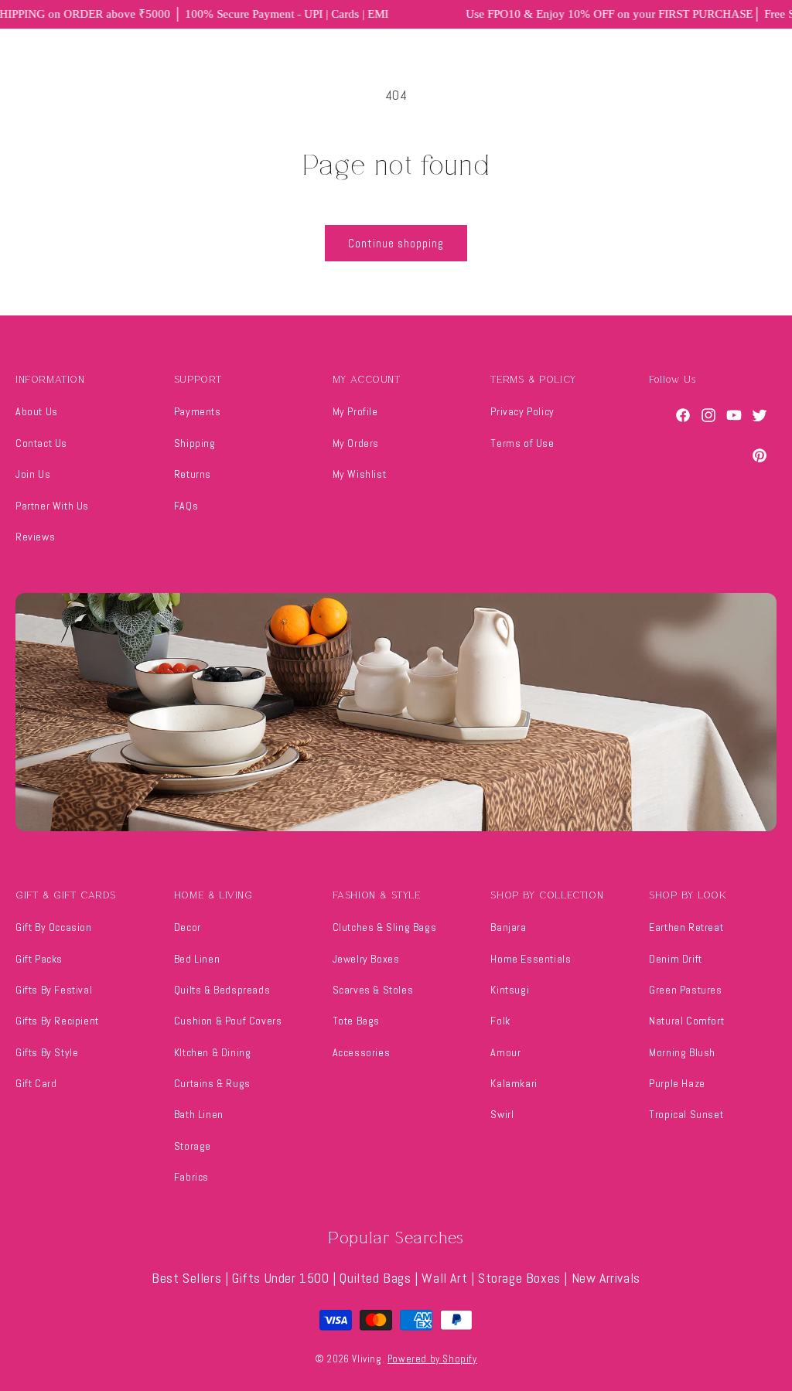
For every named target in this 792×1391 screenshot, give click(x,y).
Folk (500, 1021)
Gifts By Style (46, 1052)
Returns (192, 474)
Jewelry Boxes (366, 959)
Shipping (195, 443)
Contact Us (41, 443)
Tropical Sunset (686, 1114)
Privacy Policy (522, 411)
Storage (192, 1146)
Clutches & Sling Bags (385, 927)
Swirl (502, 1114)
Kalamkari (513, 1083)
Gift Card (35, 1083)
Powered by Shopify (432, 1358)
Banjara (508, 927)
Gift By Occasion (53, 927)
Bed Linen (197, 959)
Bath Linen (199, 1114)
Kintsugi (509, 990)
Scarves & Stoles (373, 990)
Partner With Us (52, 506)
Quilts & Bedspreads (222, 990)
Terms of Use (522, 443)
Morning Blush (682, 1052)
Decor (187, 927)
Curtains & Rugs (212, 1083)
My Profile (355, 411)
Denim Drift (675, 959)
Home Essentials (530, 959)
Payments (197, 411)
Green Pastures (685, 990)
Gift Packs (39, 959)
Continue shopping (396, 243)
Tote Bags (356, 1021)
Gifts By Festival (53, 990)
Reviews (35, 537)
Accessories (362, 1052)
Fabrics (191, 1177)
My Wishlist (360, 474)
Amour (505, 1052)
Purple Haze (677, 1083)
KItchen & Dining (212, 1052)
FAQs (186, 506)
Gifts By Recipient (57, 1021)
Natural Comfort (686, 1021)
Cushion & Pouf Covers (228, 1021)
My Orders (356, 443)
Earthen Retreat (686, 927)
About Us (36, 411)
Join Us (32, 474)
